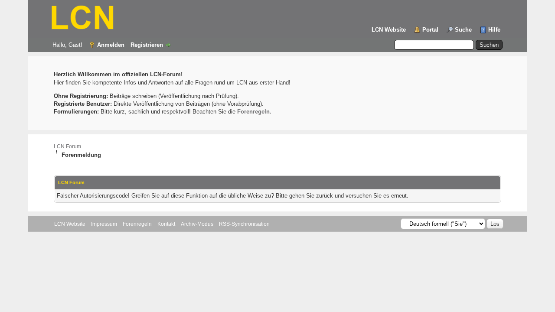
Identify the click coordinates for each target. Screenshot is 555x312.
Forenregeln (137, 224)
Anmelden (110, 45)
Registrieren (147, 45)
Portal (430, 29)
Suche (463, 29)
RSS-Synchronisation (244, 224)
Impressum (104, 224)
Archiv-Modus (197, 224)
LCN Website (389, 29)
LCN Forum (67, 146)
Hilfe (494, 29)
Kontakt (166, 224)
